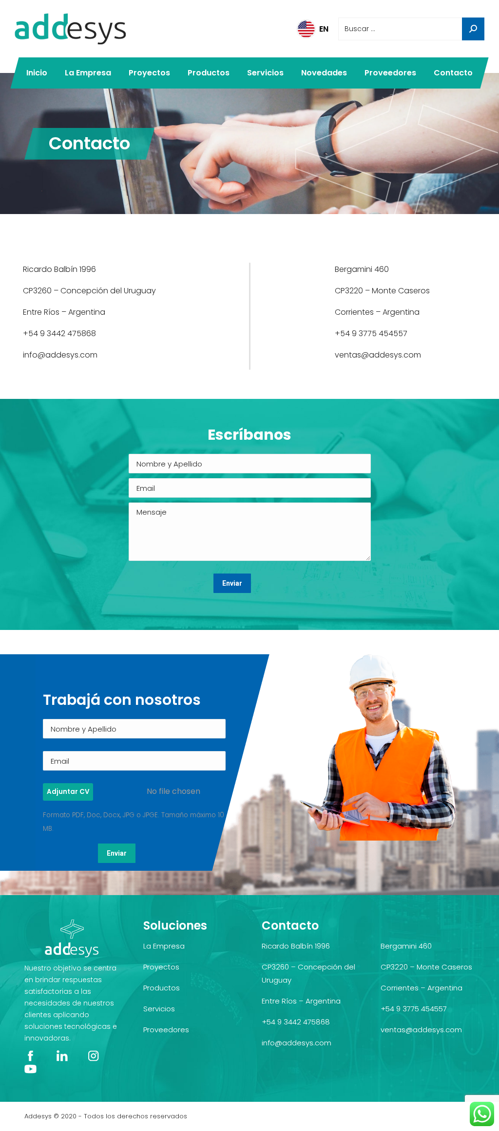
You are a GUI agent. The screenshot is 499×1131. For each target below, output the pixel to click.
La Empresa (164, 946)
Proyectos (161, 967)
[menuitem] (36, 73)
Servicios (159, 1009)
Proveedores (166, 1029)
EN (323, 29)
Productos (161, 988)
